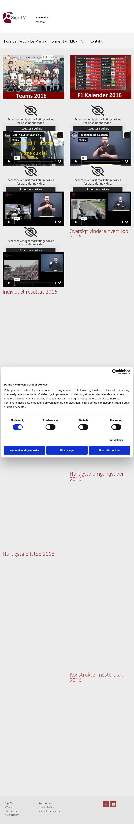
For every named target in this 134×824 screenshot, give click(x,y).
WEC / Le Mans (31, 41)
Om (84, 41)
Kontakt (96, 41)
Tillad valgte (67, 450)
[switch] (50, 427)
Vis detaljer (116, 439)
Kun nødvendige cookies (24, 450)
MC (72, 41)
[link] (33, 40)
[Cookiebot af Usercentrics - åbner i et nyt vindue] (114, 372)
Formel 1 (57, 41)
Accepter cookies (31, 129)
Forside (10, 41)
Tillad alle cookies (109, 450)
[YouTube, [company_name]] (113, 804)
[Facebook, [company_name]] (106, 804)
